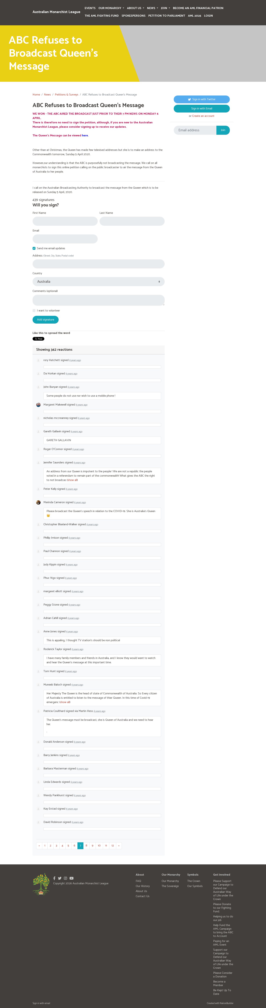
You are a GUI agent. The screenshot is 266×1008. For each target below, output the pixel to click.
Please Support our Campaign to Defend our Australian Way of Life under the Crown (223, 890)
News (151, 8)
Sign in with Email (201, 108)
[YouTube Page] (71, 879)
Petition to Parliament (166, 15)
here (85, 135)
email (47, 1003)
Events (90, 8)
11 (106, 845)
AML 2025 (194, 15)
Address (53, 256)
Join (164, 8)
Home (36, 94)
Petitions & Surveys (66, 94)
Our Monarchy (110, 8)
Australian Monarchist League (56, 12)
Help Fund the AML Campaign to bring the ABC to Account (223, 931)
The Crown (193, 881)
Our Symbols (195, 886)
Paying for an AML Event (221, 943)
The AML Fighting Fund (102, 15)
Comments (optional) (45, 291)
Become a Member (219, 983)
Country (37, 273)
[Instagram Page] (65, 879)
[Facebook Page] (54, 879)
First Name (39, 213)
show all (72, 480)
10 (99, 845)
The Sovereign (170, 886)
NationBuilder (226, 1003)
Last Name (106, 213)
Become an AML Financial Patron (198, 8)
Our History (143, 886)
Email (36, 231)
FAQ (138, 881)
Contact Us (142, 896)
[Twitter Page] (60, 879)
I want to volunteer (48, 311)
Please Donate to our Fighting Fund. (222, 908)
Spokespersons (133, 15)
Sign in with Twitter (204, 99)
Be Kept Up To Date (222, 992)
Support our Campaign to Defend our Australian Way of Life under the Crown (223, 958)
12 (112, 845)
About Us (134, 8)
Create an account (203, 116)
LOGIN (208, 15)
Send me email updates (51, 248)
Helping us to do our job (223, 918)
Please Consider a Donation (222, 975)
